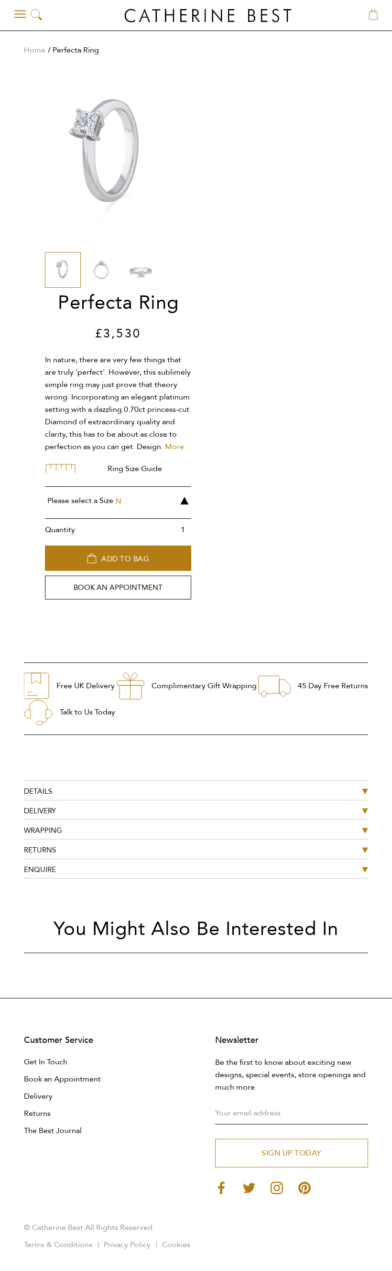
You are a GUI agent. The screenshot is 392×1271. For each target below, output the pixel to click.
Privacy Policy (127, 1244)
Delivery (38, 1096)
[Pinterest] (304, 1187)
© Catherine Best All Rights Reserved (88, 1227)
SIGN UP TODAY (291, 1153)
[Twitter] (249, 1187)
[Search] (36, 15)
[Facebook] (221, 1187)
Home (34, 50)
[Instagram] (277, 1187)
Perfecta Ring (76, 50)
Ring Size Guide (135, 468)
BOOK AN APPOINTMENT (118, 587)
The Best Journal (53, 1130)
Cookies (176, 1244)
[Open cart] (373, 15)
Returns (37, 1113)
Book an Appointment (62, 1079)
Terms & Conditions (58, 1244)
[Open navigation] (20, 14)
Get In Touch (45, 1062)
